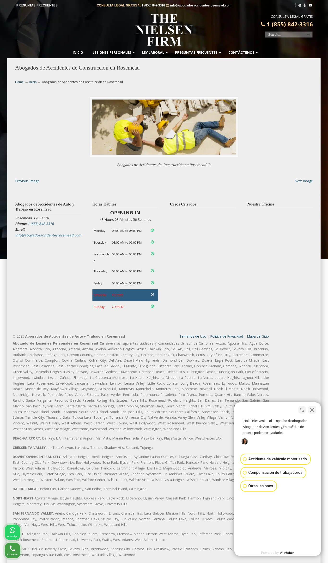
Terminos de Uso (192, 336)
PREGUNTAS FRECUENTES (37, 5)
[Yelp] (305, 5)
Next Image (304, 181)
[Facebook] (295, 5)
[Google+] (300, 5)
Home (19, 82)
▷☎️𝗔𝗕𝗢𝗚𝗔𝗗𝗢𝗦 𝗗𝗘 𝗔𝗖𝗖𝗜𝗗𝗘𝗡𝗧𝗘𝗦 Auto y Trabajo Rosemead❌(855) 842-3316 (164, 30)
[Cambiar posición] (302, 410)
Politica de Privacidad (226, 336)
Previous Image (27, 181)
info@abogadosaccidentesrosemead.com (200, 5)
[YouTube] (310, 5)
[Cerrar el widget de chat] (312, 410)
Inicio (33, 82)
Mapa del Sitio (258, 336)
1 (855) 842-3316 (153, 5)
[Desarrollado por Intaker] (287, 552)
